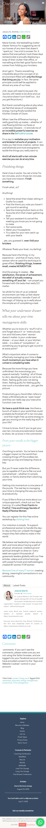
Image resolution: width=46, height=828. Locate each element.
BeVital (22, 763)
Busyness (16, 681)
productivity (7, 683)
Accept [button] (22, 825)
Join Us (22, 734)
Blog (22, 728)
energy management (29, 681)
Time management (20, 683)
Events (22, 731)
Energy (21, 678)
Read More (31, 825)
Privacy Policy (22, 740)
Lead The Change (22, 768)
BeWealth (22, 766)
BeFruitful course (24, 134)
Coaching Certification (22, 754)
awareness (6, 681)
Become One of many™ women (18, 571)
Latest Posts (19, 585)
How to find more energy (23, 786)
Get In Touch (22, 743)
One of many (27, 593)
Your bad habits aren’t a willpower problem (23, 798)
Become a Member (22, 725)
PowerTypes (22, 737)
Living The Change (22, 771)
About (7, 585)
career (15, 678)
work (27, 678)
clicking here (22, 519)
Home (22, 722)
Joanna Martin (21, 591)
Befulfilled (22, 757)
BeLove (22, 760)
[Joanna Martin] (8, 600)
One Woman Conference (22, 774)
